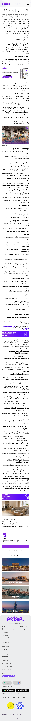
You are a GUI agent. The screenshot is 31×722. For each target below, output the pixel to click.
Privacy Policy (5, 714)
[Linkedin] (9, 676)
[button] (9, 550)
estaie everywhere (6, 669)
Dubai (15, 611)
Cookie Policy (22, 714)
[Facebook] (5, 676)
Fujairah (15, 596)
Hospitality (5, 519)
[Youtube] (13, 676)
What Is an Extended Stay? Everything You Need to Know (12, 523)
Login (27, 5)
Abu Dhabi (15, 568)
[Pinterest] (14, 676)
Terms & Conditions (13, 714)
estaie (4, 538)
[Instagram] (3, 676)
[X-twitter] (11, 676)
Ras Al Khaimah (15, 582)
